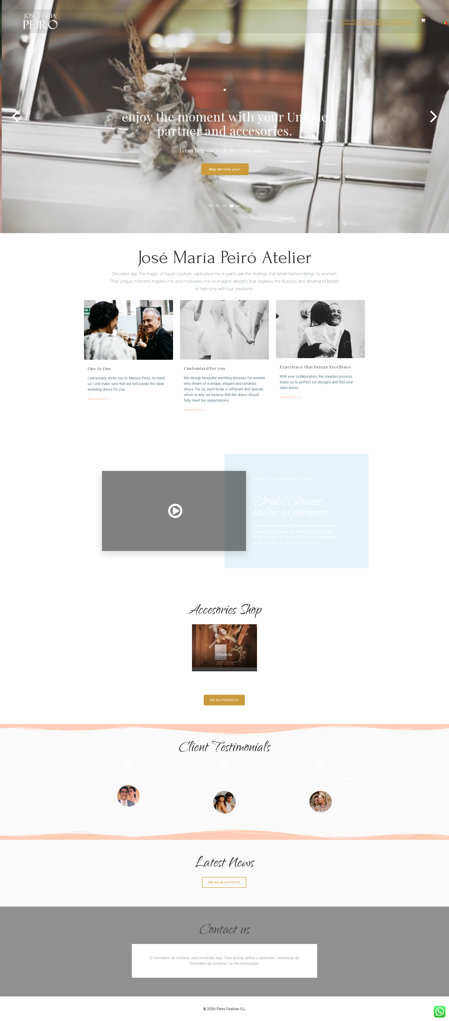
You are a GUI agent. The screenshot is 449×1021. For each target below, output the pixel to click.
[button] (210, 206)
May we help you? (224, 169)
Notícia (327, 21)
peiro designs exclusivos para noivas (376, 21)
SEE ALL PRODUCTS (224, 700)
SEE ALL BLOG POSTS (224, 882)
